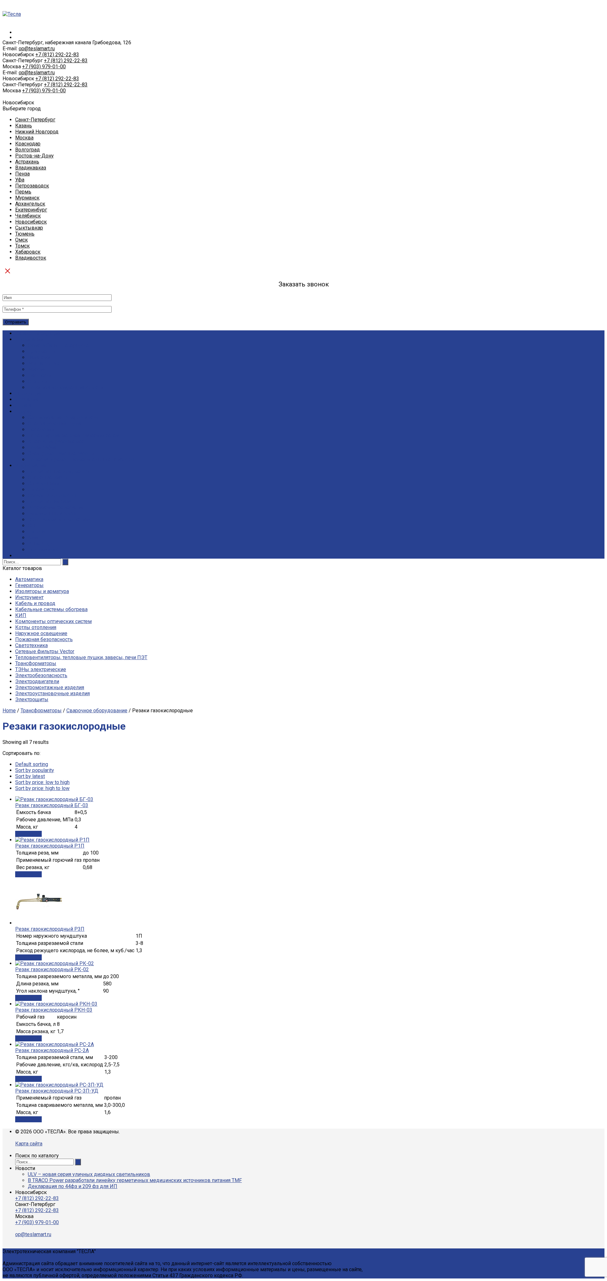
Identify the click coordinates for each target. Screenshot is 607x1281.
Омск (21, 240)
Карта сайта (28, 1144)
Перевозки (41, 429)
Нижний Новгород (36, 132)
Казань (23, 126)
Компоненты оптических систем (53, 621)
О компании (29, 339)
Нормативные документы (59, 472)
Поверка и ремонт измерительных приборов (81, 460)
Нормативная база (49, 502)
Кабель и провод (35, 603)
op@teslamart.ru (37, 49)
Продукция (28, 393)
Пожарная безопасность (44, 639)
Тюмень (24, 234)
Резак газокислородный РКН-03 (53, 1010)
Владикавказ (30, 168)
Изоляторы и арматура (42, 591)
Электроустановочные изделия (52, 693)
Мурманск (27, 198)
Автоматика (29, 579)
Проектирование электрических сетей (73, 435)
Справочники (43, 484)
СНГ (32, 526)
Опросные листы (48, 478)
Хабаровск (27, 252)
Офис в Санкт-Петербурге (58, 345)
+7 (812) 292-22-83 (57, 55)
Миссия (37, 369)
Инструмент (29, 597)
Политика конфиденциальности (65, 387)
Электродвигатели (37, 681)
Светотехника (31, 645)
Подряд (24, 411)
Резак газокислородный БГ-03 (51, 805)
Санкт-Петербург (35, 120)
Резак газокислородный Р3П (49, 929)
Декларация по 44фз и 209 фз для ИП (72, 1186)
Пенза (22, 174)
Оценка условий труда (54, 423)
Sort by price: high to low (42, 788)
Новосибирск (31, 222)
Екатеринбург (31, 210)
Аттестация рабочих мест (57, 441)
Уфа (19, 180)
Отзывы (37, 381)
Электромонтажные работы (61, 453)
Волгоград (27, 150)
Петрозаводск (32, 186)
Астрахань (27, 162)
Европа (36, 532)
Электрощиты (31, 699)
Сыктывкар (29, 228)
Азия (33, 538)
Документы (42, 351)
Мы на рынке (44, 363)
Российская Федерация (55, 508)
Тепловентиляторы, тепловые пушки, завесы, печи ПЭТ (81, 657)
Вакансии (39, 357)
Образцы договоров (52, 496)
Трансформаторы (35, 663)
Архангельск (30, 204)
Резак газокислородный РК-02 (52, 969)
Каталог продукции (38, 333)
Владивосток (30, 258)
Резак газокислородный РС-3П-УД (56, 1091)
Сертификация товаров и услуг (64, 417)
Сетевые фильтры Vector (44, 651)
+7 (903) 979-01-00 (44, 67)
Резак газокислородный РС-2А (52, 1050)
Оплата (23, 405)
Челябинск (28, 216)
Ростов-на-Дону (34, 156)
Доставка (26, 399)
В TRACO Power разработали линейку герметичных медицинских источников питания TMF (135, 1180)
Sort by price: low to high (42, 782)
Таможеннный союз (52, 514)
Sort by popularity (34, 770)
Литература (41, 490)
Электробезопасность (41, 675)
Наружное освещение (41, 633)
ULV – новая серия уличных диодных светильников (89, 1174)
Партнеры (40, 375)
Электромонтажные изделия (49, 687)
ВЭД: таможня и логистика (59, 520)
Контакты (26, 556)
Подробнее (28, 834)
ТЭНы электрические (40, 669)
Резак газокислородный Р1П (49, 846)
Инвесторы (41, 544)
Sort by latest (30, 776)
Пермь (23, 192)
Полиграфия (42, 447)
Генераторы (29, 585)
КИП (20, 615)
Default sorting (31, 764)
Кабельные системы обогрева (51, 609)
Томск (22, 246)
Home (9, 711)
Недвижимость (46, 550)
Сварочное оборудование (96, 711)
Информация (30, 466)
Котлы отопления (35, 627)
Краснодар (27, 144)
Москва (24, 138)
